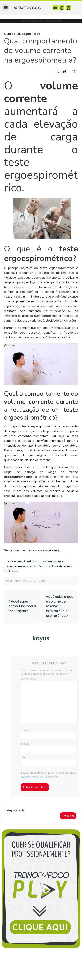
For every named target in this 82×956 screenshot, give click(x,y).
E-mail (26, 744)
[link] (73, 71)
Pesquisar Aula (15, 810)
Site (23, 757)
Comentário (29, 679)
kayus (41, 638)
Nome (25, 730)
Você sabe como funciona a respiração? (22, 606)
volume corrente (53, 561)
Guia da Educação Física (22, 34)
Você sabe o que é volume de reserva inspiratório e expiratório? (59, 606)
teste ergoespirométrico (22, 561)
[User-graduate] (68, 8)
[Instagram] (61, 8)
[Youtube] (55, 8)
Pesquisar (68, 816)
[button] (5, 7)
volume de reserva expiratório (25, 566)
